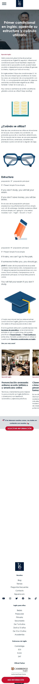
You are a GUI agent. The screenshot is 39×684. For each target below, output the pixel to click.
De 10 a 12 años (19, 631)
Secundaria (19, 621)
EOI (19, 649)
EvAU (19, 653)
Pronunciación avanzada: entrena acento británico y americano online (15, 385)
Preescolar (19, 614)
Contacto (19, 591)
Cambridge (19, 646)
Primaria (19, 617)
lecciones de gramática (10, 330)
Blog (19, 580)
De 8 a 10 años (19, 628)
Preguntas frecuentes (19, 587)
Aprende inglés (6, 54)
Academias (19, 634)
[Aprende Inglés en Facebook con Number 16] (23, 599)
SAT (19, 656)
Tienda (19, 584)
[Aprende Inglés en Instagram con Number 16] (10, 599)
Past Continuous (30, 334)
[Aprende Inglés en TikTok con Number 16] (36, 599)
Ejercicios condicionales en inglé (23, 339)
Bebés (19, 610)
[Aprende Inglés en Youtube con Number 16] (3, 599)
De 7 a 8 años (19, 624)
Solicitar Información (19, 428)
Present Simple (15, 334)
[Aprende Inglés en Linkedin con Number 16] (29, 599)
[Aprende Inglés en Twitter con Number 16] (16, 599)
